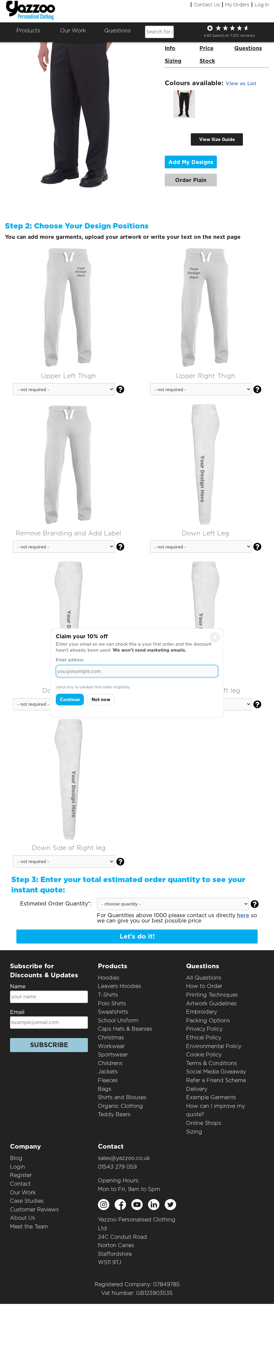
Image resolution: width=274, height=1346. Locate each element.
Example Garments (211, 1097)
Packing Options (208, 1020)
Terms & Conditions (211, 1063)
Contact (20, 1184)
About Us (22, 1218)
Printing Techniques (212, 995)
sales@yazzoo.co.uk (124, 1158)
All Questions (203, 978)
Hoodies (108, 978)
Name (17, 986)
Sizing (194, 1132)
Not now (101, 699)
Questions (117, 30)
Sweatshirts (113, 1012)
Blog (16, 1158)
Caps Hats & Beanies (125, 1029)
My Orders (237, 4)
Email (17, 1012)
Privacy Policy (204, 1029)
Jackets (108, 1071)
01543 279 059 (117, 1167)
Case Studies (27, 1201)
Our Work (23, 1192)
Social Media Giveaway (216, 1071)
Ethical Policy (203, 1037)
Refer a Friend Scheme (216, 1080)
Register (21, 1175)
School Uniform (118, 1020)
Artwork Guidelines (211, 1003)
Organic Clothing (120, 1106)
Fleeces (108, 1080)
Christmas (111, 1037)
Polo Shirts (112, 1003)
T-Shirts (108, 995)
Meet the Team (29, 1226)
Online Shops (203, 1123)
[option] (184, 104)
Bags (104, 1089)
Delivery (196, 1089)
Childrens (110, 1063)
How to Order (204, 986)
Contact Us (207, 4)
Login (17, 1167)
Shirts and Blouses (122, 1097)
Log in (262, 4)
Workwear (111, 1046)
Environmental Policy (213, 1046)
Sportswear (113, 1054)
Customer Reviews (34, 1209)
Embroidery (201, 1012)
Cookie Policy (204, 1054)
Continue (70, 699)
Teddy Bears (114, 1114)
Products (28, 30)
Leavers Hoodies (119, 986)
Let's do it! (137, 936)
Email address (70, 659)
